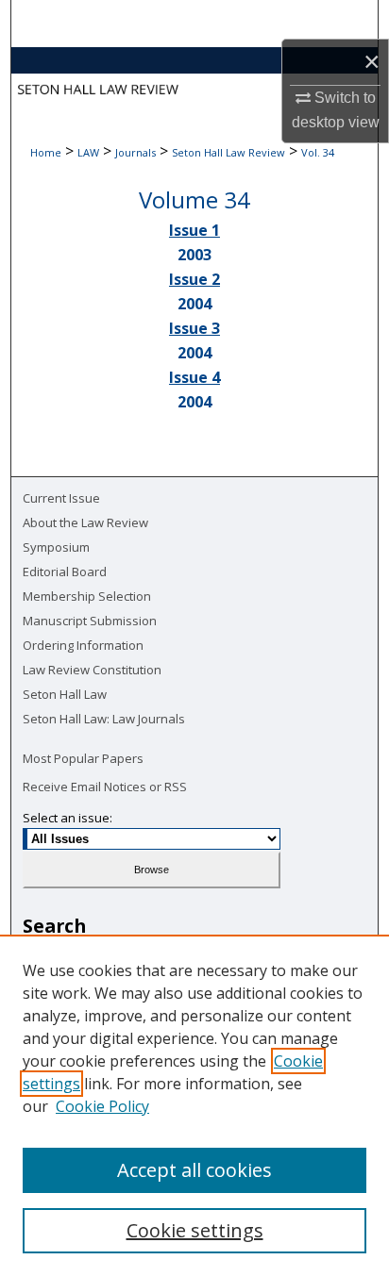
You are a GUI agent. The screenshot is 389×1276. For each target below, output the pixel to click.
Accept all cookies (194, 1170)
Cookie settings (195, 1230)
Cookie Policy (102, 1106)
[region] (194, 1105)
